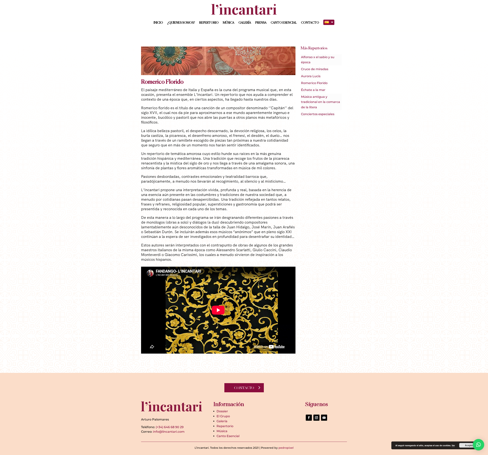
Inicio (158, 22)
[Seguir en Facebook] (309, 418)
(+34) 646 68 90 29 (170, 427)
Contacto (310, 22)
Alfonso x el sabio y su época (317, 59)
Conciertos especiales (317, 114)
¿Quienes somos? (181, 22)
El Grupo (223, 416)
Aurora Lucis (310, 76)
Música (228, 22)
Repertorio (209, 22)
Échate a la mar (313, 90)
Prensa (260, 22)
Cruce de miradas (314, 69)
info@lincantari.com (169, 431)
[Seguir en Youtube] (324, 418)
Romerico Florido (314, 83)
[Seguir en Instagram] (316, 418)
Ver (453, 445)
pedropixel (286, 447)
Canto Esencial (284, 22)
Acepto (469, 445)
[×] (478, 444)
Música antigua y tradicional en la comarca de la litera (320, 102)
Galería (244, 22)
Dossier (222, 411)
